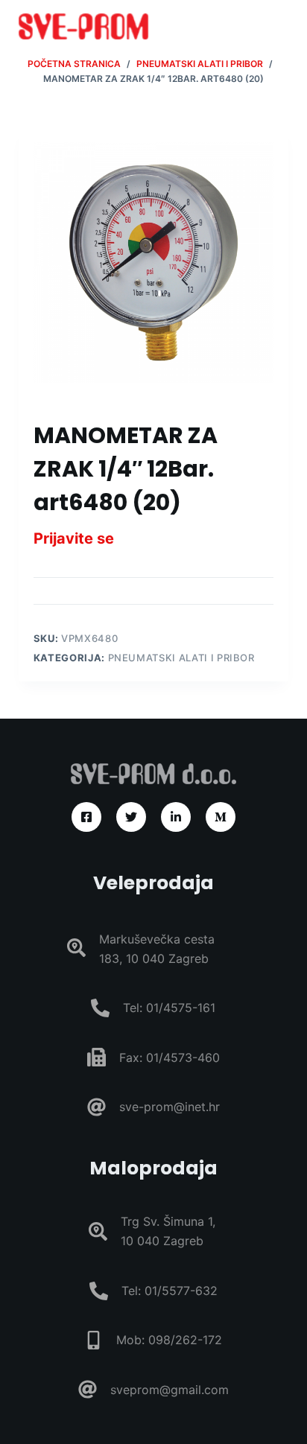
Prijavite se (74, 538)
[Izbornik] (281, 26)
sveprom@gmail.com (169, 1389)
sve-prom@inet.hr (169, 1106)
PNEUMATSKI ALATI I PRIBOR (181, 658)
